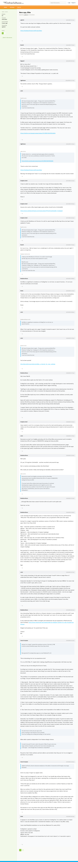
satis (21, 91)
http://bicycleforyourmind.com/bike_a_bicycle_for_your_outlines (37, 364)
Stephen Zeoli (23, 180)
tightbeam (23, 80)
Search (19, 7)
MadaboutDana (24, 278)
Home (5, 7)
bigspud (22, 61)
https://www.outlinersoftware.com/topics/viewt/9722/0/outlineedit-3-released (41, 211)
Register (74, 2)
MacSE (22, 45)
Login (69, 2)
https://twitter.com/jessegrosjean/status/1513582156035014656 (37, 133)
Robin (21, 290)
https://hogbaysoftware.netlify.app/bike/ (31, 30)
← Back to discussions (7, 37)
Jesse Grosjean (24, 640)
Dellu (21, 816)
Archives (12, 7)
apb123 (26, 14)
